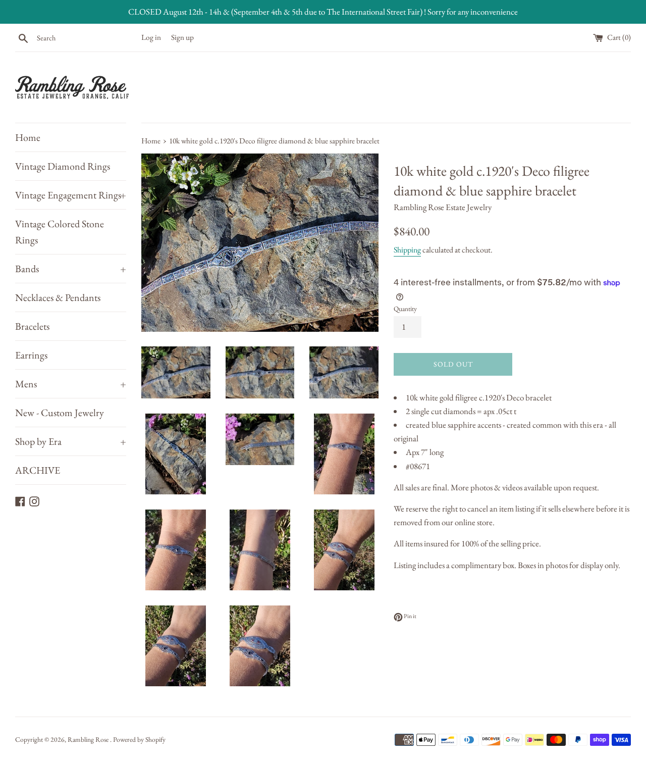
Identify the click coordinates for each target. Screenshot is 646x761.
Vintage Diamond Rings (62, 166)
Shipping (407, 249)
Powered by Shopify (139, 739)
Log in (151, 37)
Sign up (182, 37)
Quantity (405, 308)
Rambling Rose (89, 739)
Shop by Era (70, 441)
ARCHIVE (37, 470)
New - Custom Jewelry (59, 412)
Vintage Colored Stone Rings (59, 231)
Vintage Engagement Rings (70, 194)
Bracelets (32, 326)
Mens (70, 383)
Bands (70, 268)
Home (27, 137)
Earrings (31, 355)
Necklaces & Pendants (57, 297)
